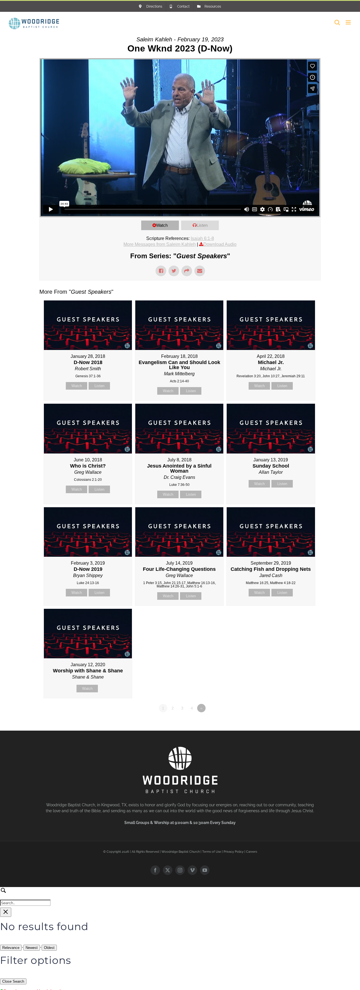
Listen (202, 225)
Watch (162, 225)
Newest (32, 948)
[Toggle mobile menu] (349, 22)
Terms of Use (211, 852)
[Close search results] (5, 912)
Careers (251, 852)
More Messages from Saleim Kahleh (159, 244)
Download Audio (220, 244)
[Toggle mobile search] (337, 22)
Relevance (10, 948)
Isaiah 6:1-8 (202, 238)
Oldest (49, 948)
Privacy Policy (234, 852)
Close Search (13, 981)
